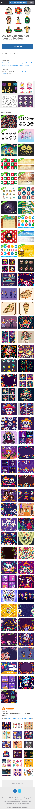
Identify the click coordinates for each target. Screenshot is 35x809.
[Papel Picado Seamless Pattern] (9, 696)
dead (14, 65)
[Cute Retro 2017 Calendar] (9, 222)
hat (27, 62)
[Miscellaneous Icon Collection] (9, 250)
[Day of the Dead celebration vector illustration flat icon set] (28, 754)
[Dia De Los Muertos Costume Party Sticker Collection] (26, 495)
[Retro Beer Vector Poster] (26, 250)
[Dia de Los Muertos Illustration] (9, 668)
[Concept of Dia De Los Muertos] (9, 481)
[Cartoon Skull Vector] (26, 135)
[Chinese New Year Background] (9, 236)
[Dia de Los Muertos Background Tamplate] (26, 452)
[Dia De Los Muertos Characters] (26, 596)
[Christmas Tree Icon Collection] (26, 193)
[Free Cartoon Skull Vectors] (26, 121)
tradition (4, 65)
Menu (31, 2)
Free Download (17, 46)
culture (27, 65)
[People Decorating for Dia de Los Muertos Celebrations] (26, 509)
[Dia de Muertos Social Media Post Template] (9, 394)
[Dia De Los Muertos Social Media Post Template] (9, 337)
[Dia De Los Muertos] (9, 524)
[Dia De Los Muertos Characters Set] (26, 653)
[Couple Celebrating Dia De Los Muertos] (26, 524)
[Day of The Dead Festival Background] (26, 668)
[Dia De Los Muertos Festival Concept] (9, 351)
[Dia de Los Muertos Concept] (26, 322)
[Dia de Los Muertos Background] (9, 409)
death (3, 62)
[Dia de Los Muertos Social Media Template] (9, 581)
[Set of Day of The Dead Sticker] (26, 265)
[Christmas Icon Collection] (9, 164)
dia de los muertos (13, 718)
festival (8, 62)
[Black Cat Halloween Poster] (9, 207)
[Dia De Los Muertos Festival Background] (9, 553)
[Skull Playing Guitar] (26, 581)
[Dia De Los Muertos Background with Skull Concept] (9, 639)
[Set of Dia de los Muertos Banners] (9, 279)
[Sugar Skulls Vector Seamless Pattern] (9, 121)
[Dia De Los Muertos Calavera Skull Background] (26, 567)
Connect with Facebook (19, 2)
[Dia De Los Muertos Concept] (9, 437)
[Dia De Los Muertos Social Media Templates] (9, 265)
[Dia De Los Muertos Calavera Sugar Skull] (26, 553)
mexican (13, 62)
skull (30, 62)
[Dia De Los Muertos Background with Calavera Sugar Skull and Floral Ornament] (9, 380)
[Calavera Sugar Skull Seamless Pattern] (9, 423)
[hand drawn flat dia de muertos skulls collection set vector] (25, 104)
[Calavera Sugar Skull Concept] (26, 423)
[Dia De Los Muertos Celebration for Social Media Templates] (26, 437)
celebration (20, 65)
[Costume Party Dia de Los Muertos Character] (9, 294)
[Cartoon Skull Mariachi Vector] (9, 150)
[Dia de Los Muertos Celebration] (9, 452)
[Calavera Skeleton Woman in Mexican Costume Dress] (26, 365)
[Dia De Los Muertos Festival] (9, 596)
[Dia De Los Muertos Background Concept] (9, 538)
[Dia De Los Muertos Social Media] (9, 466)
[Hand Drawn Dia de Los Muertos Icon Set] (9, 365)
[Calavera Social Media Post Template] (9, 682)
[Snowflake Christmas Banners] (26, 236)
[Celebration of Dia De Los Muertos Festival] (9, 495)
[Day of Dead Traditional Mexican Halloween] (26, 337)
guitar (24, 62)
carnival (10, 65)
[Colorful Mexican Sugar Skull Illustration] (26, 538)
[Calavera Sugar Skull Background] (26, 610)
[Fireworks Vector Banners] (26, 164)
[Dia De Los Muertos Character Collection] (9, 322)
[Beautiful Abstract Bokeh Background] (26, 178)
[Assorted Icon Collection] (26, 222)
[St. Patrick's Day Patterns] (26, 207)
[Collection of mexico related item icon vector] (17, 725)
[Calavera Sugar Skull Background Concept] (26, 466)
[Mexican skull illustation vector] (9, 610)
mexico (19, 62)
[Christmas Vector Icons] (9, 178)
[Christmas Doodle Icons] (9, 193)
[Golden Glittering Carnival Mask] (26, 150)
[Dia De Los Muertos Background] (26, 279)
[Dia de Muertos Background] (26, 394)
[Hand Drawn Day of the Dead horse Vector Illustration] (26, 294)
